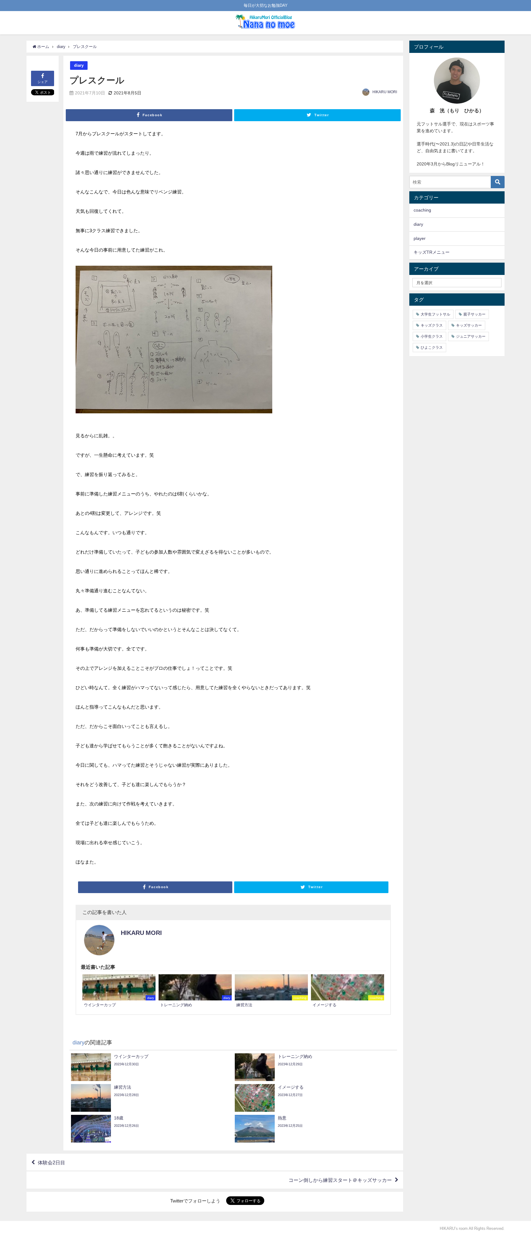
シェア (42, 82)
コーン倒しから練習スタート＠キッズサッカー (340, 1180)
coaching (422, 210)
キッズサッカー (469, 325)
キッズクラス (432, 325)
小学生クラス (432, 336)
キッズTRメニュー (432, 252)
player (420, 238)
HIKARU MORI (384, 92)
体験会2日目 (51, 1162)
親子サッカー (474, 314)
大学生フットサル (435, 314)
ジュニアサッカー (471, 336)
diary (79, 65)
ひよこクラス (432, 347)
